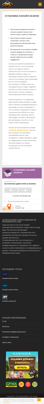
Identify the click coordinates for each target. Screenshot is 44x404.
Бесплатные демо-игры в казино (18, 201)
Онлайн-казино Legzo (10, 278)
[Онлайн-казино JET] (5, 297)
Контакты (5, 326)
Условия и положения (10, 337)
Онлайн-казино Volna (10, 290)
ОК (39, 400)
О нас (4, 321)
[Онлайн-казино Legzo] (5, 274)
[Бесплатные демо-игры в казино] (25, 190)
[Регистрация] (11, 190)
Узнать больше (6, 402)
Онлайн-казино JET (9, 301)
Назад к (19, 207)
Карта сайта (6, 342)
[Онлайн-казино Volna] (5, 285)
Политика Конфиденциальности (14, 332)
